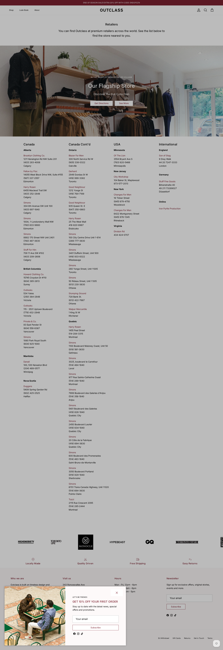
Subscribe (96, 627)
